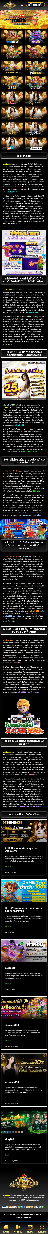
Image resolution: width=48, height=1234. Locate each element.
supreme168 (12, 1082)
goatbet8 (10, 968)
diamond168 (12, 1025)
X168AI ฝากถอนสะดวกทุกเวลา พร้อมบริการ (21, 849)
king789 (9, 1139)
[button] (22, 5)
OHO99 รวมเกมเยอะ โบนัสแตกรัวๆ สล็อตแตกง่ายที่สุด (23, 909)
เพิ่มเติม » (8, 867)
